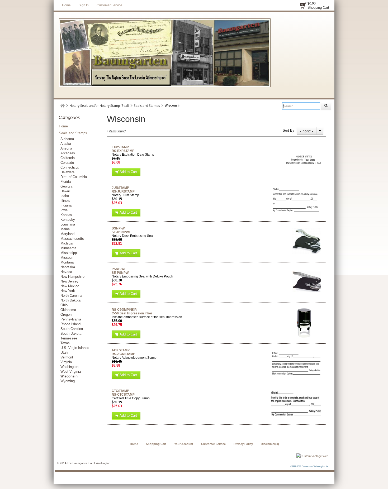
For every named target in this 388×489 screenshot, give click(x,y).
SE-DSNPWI (121, 232)
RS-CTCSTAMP (123, 394)
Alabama (67, 139)
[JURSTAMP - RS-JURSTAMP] (296, 188)
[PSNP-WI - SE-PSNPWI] (306, 269)
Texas (65, 343)
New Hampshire (72, 277)
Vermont (66, 357)
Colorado (67, 163)
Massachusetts (72, 239)
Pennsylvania (70, 319)
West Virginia (70, 371)
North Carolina (71, 296)
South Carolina (71, 329)
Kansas (66, 215)
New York (67, 291)
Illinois (65, 201)
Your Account (183, 443)
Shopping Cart (318, 7)
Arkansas (67, 153)
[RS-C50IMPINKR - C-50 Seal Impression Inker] (304, 309)
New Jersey (69, 281)
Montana (67, 262)
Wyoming (67, 381)
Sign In (84, 5)
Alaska (65, 144)
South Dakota (70, 333)
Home (66, 5)
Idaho (64, 196)
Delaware (67, 172)
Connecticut (69, 167)
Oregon (66, 315)
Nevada (66, 272)
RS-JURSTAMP (123, 191)
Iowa (64, 210)
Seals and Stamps (147, 105)
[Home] (62, 105)
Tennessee (68, 338)
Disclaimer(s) (270, 443)
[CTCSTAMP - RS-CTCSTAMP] (296, 391)
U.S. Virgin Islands (74, 348)
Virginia (66, 362)
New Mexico (69, 286)
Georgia (66, 186)
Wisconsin (69, 376)
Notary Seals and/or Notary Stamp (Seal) (99, 105)
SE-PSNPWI (120, 273)
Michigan (67, 243)
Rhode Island (70, 324)
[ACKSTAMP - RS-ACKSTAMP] (296, 350)
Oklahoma (68, 310)
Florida (65, 182)
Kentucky (67, 220)
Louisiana (67, 224)
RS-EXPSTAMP (123, 151)
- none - (306, 130)
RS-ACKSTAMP (123, 354)
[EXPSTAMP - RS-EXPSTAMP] (303, 147)
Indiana (66, 205)
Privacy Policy (243, 443)
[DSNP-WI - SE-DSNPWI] (306, 228)
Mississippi (69, 253)
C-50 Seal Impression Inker (132, 313)
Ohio (64, 305)
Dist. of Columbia (73, 177)
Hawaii (65, 191)
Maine (65, 229)
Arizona (66, 148)
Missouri (66, 258)
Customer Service (109, 5)
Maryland (67, 234)
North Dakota (70, 300)
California (67, 158)
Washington (69, 367)
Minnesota (68, 248)
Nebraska (67, 267)
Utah (64, 352)
